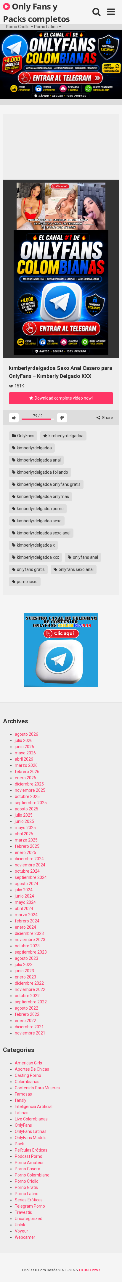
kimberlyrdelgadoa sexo (39, 520)
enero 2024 (25, 927)
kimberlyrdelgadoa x (35, 545)
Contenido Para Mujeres (37, 1087)
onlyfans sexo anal (76, 569)
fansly (20, 1100)
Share (107, 417)
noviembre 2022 (30, 989)
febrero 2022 (27, 1014)
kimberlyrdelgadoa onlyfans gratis (48, 484)
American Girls (28, 1063)
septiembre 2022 (31, 1002)
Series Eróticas (29, 1200)
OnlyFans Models (30, 1137)
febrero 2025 (27, 846)
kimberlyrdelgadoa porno (40, 508)
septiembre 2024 (31, 877)
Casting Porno (28, 1075)
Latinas (21, 1112)
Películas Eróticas (31, 1150)
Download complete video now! (63, 398)
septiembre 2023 (31, 952)
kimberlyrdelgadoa (66, 435)
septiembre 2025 (31, 802)
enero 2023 (25, 977)
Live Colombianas (31, 1119)
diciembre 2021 (29, 1026)
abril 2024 (24, 908)
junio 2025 (24, 821)
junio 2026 (24, 746)
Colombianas (27, 1081)
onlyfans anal (85, 557)
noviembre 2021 (30, 1033)
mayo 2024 (25, 902)
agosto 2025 (26, 809)
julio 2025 (24, 815)
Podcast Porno (28, 1156)
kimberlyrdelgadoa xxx (37, 557)
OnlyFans (25, 435)
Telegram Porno (30, 1206)
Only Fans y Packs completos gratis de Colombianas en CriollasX (36, 12)
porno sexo (27, 581)
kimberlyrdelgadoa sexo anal (43, 533)
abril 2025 (24, 833)
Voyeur (21, 1231)
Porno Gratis (26, 1187)
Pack (19, 1143)
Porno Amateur (29, 1162)
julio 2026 (24, 740)
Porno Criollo (26, 1181)
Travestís (23, 1212)
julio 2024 (24, 889)
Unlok (20, 1224)
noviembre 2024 (30, 865)
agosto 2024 (26, 883)
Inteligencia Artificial (33, 1106)
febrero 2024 (27, 921)
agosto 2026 (26, 734)
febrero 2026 (27, 771)
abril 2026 (24, 759)
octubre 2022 (27, 995)
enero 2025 (25, 852)
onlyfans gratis (30, 569)
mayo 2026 (25, 753)
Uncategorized (28, 1218)
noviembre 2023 (30, 939)
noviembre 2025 (30, 790)
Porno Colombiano (32, 1175)
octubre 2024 (27, 871)
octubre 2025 (27, 796)
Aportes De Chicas (32, 1069)
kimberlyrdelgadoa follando (42, 472)
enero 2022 (25, 1020)
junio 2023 (24, 970)
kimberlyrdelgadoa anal (38, 460)
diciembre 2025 (29, 784)
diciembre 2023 (29, 933)
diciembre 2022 (29, 983)
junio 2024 (24, 896)
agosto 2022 (26, 1008)
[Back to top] (111, 1270)
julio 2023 (24, 964)
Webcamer (25, 1237)
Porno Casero (27, 1168)
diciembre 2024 (29, 858)
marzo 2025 (26, 840)
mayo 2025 (25, 827)
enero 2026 (25, 777)
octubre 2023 (27, 945)
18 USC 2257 (89, 1270)
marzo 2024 (26, 914)
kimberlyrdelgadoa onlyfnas (42, 496)
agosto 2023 (26, 958)
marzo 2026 (26, 765)
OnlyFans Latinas (30, 1131)
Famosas (23, 1094)
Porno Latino (26, 1193)
